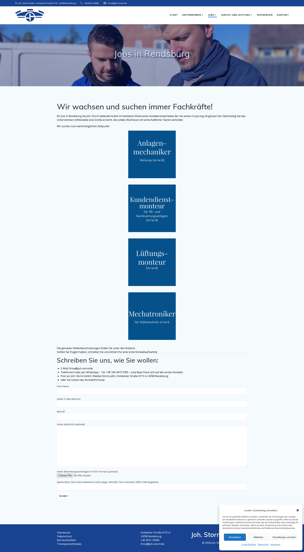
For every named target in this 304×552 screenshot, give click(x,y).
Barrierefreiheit (66, 540)
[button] (297, 510)
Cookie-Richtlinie (248, 544)
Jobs (211, 14)
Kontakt (283, 14)
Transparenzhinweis (69, 544)
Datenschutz (263, 544)
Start (174, 14)
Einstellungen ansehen (284, 537)
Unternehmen (191, 14)
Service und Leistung (235, 14)
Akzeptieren (235, 537)
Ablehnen (258, 537)
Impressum (275, 544)
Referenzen (265, 14)
